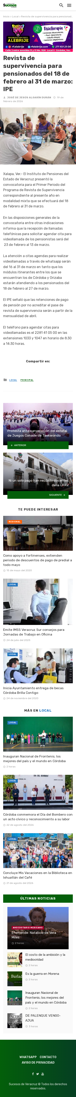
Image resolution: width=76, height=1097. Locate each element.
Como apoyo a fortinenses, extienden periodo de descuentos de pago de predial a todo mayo (37, 560)
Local (15, 16)
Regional (15, 522)
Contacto (48, 1057)
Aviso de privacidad (38, 1062)
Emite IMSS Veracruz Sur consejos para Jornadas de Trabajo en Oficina (33, 632)
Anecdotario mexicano (28, 928)
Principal (27, 380)
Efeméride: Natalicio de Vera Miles (34, 935)
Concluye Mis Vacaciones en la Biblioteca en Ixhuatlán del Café (37, 875)
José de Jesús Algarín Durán (29, 97)
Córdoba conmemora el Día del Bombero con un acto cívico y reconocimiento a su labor (38, 816)
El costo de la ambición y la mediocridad (45, 957)
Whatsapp (28, 1057)
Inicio (6, 16)
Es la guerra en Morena (42, 974)
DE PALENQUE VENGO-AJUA (43, 1018)
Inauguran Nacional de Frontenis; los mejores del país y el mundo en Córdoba (34, 758)
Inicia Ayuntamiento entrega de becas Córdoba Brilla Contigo (33, 690)
